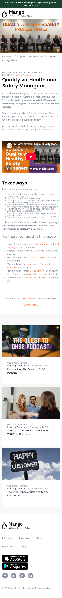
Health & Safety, (30, 72)
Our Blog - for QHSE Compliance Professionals (29, 56)
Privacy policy (43, 588)
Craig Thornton (24, 75)
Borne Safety (37, 270)
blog (39, 228)
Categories (9, 60)
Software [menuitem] (7, 538)
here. (36, 5)
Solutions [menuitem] (24, 538)
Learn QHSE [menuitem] (8, 546)
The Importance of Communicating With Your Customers (28, 432)
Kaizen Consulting (38, 257)
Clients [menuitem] (39, 538)
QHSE (40, 72)
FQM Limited (35, 274)
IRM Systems (37, 250)
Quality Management (17, 363)
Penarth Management (36, 277)
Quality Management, (12, 72)
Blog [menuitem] (24, 546)
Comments (30, 304)
